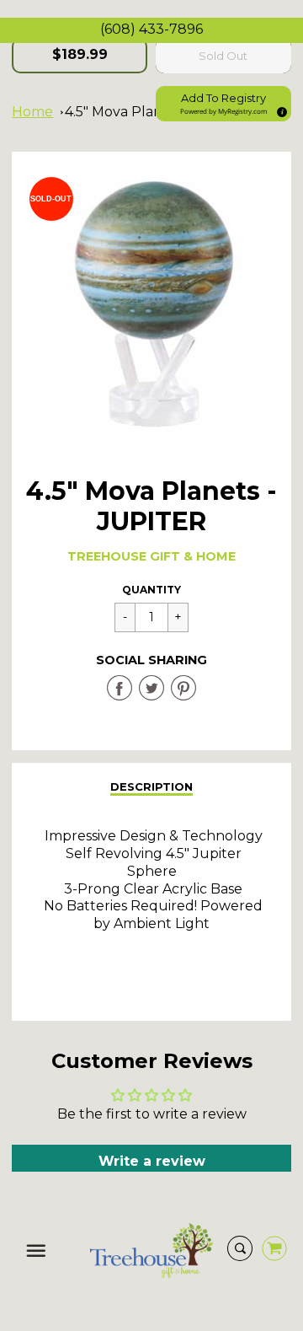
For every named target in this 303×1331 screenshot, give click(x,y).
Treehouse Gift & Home (151, 556)
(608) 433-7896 (151, 29)
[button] (223, 103)
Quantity (151, 589)
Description (151, 786)
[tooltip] (279, 109)
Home (32, 112)
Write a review (151, 1161)
